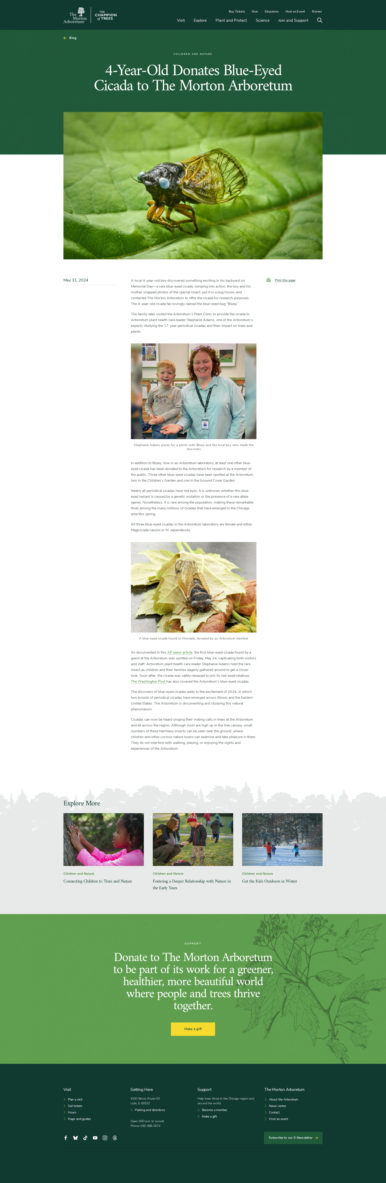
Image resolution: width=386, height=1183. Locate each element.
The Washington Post (148, 681)
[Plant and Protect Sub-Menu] (250, 21)
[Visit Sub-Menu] (188, 21)
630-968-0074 (150, 1126)
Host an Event (295, 12)
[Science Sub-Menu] (272, 21)
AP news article (179, 652)
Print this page (285, 280)
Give (255, 12)
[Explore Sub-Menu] (210, 21)
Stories (317, 12)
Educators (272, 12)
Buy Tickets (237, 12)
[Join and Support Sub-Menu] (311, 21)
